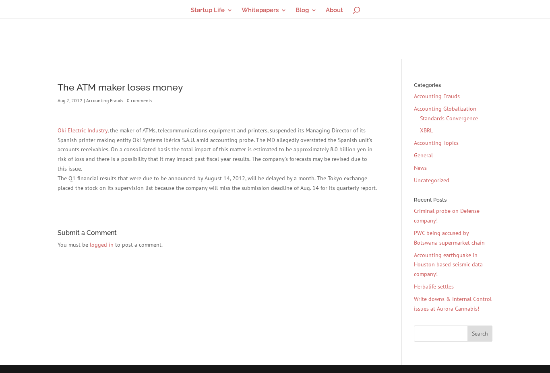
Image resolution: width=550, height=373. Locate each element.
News (420, 167)
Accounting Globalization (445, 108)
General (423, 155)
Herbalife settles (434, 286)
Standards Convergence (449, 118)
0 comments (139, 100)
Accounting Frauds (104, 100)
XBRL (426, 130)
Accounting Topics (436, 142)
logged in (102, 244)
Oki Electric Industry (83, 130)
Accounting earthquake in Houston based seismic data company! (448, 264)
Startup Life (208, 10)
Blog (302, 10)
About (334, 10)
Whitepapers (260, 10)
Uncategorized (431, 180)
